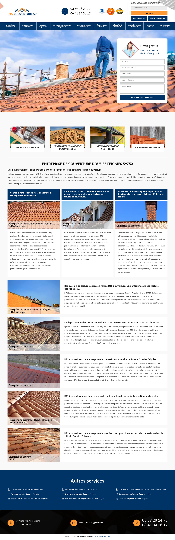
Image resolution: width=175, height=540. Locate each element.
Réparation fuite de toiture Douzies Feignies (29, 499)
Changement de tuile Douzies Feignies (80, 494)
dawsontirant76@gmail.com (91, 523)
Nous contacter (157, 19)
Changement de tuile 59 (102, 26)
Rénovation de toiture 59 (117, 26)
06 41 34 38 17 (80, 13)
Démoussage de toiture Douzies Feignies (135, 494)
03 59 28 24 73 (80, 9)
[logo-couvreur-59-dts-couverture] (22, 11)
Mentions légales (102, 537)
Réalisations (139, 19)
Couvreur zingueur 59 (43, 26)
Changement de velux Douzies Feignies (27, 489)
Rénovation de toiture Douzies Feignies (81, 489)
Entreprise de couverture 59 (10, 26)
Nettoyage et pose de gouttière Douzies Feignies (85, 499)
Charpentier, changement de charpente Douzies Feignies (142, 489)
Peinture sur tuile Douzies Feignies (25, 494)
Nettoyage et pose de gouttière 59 (84, 26)
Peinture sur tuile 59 (150, 26)
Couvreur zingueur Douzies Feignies (133, 499)
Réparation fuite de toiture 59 (134, 26)
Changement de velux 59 (165, 26)
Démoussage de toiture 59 (27, 26)
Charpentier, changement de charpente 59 (62, 26)
